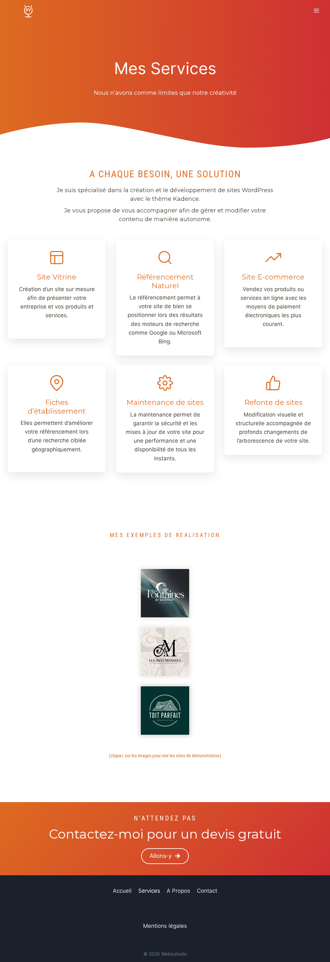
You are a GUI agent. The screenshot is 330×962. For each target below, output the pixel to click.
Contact (207, 891)
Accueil (122, 891)
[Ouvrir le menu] (316, 10)
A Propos (178, 891)
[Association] (165, 593)
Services (149, 891)
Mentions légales (165, 926)
